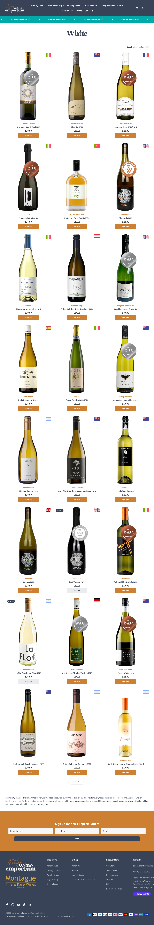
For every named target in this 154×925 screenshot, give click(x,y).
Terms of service (37, 916)
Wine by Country (55, 5)
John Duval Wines (125, 669)
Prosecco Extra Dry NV (28, 218)
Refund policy (23, 916)
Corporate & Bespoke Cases (83, 879)
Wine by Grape (73, 5)
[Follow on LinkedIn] (29, 904)
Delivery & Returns (114, 888)
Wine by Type (52, 865)
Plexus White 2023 (126, 673)
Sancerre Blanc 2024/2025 (125, 127)
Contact (109, 879)
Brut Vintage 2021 (77, 582)
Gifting (79, 10)
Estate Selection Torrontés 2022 (77, 764)
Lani (28, 760)
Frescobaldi (28, 305)
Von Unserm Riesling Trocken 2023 (77, 673)
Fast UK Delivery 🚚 (35, 19)
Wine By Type (37, 5)
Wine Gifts (76, 865)
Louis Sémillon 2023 (125, 491)
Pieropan (77, 396)
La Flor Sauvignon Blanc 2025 (28, 673)
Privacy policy (10, 916)
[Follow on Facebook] (6, 904)
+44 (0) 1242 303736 (141, 871)
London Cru (125, 214)
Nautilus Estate (77, 123)
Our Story (89, 10)
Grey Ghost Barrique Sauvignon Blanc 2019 (77, 491)
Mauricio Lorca (125, 760)
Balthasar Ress (77, 669)
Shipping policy (51, 916)
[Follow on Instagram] (12, 904)
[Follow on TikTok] (24, 904)
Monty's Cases (67, 10)
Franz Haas (125, 578)
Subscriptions (112, 875)
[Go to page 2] (83, 781)
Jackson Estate (77, 487)
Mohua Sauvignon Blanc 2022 (125, 400)
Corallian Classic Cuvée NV (125, 309)
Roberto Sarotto (28, 123)
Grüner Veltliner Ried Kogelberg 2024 (77, 309)
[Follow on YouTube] (18, 904)
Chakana (77, 760)
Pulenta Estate (28, 487)
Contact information (68, 916)
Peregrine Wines (125, 396)
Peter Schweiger (77, 305)
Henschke (125, 487)
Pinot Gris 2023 (125, 218)
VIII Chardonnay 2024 (28, 491)
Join (77, 838)
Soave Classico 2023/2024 (77, 400)
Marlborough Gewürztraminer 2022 (28, 764)
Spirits (120, 5)
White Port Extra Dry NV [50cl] (77, 218)
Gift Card (75, 870)
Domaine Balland (125, 123)
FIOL (28, 214)
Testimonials (111, 870)
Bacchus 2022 (28, 582)
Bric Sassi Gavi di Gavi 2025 (28, 127)
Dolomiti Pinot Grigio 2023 (125, 582)
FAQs (108, 884)
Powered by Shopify (38, 913)
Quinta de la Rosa (77, 214)
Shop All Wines (108, 5)
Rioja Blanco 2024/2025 (28, 400)
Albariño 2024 (77, 127)
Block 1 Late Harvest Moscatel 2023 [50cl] (126, 764)
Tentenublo (28, 396)
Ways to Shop (91, 5)
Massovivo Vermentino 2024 (28, 309)
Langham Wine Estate (125, 305)
